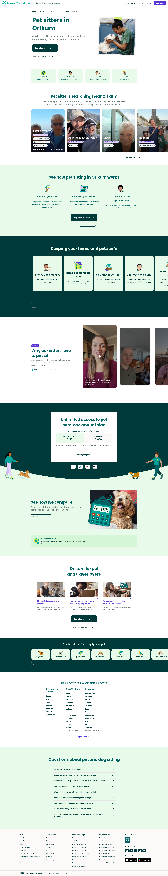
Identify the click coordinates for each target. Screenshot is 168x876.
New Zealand (89, 715)
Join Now (159, 3)
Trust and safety (25, 847)
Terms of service (54, 873)
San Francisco (71, 715)
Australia (88, 699)
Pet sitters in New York (79, 850)
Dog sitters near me (79, 844)
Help (143, 3)
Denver (68, 728)
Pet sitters (75, 838)
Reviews (22, 860)
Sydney (68, 696)
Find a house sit (54, 3)
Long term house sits (106, 841)
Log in (149, 3)
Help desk (23, 850)
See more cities (72, 731)
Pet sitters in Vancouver (80, 863)
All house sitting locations (107, 863)
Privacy (67, 873)
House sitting (103, 838)
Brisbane (69, 709)
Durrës (48, 699)
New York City (70, 703)
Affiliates (49, 857)
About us (49, 838)
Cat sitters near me (79, 841)
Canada (88, 703)
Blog (47, 850)
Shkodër (49, 712)
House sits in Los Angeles (107, 850)
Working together (52, 860)
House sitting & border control (30, 857)
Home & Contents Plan (27, 854)
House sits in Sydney (106, 854)
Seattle (68, 721)
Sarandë (49, 705)
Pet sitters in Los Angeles (80, 854)
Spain (87, 709)
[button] (100, 356)
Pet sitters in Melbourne (80, 860)
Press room (50, 854)
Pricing (22, 844)
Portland (69, 725)
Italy (86, 721)
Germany (88, 706)
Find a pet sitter (40, 3)
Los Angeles (70, 706)
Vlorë (48, 702)
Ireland (87, 725)
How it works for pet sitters (29, 841)
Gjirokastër (50, 715)
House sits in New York (106, 847)
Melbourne (69, 699)
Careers (48, 847)
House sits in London (106, 844)
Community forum (52, 841)
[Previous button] (85, 392)
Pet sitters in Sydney (79, 857)
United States (90, 693)
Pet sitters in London (79, 847)
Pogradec (50, 708)
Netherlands (89, 718)
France (87, 712)
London (68, 693)
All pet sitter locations (79, 866)
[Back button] (33, 158)
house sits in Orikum (47, 56)
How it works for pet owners (29, 838)
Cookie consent (25, 863)
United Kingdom (90, 696)
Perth (68, 712)
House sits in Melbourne (107, 857)
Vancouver (69, 718)
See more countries (93, 731)
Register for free (43, 48)
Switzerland (89, 728)
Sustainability (50, 844)
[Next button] (40, 158)
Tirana (48, 696)
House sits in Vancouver (107, 860)
